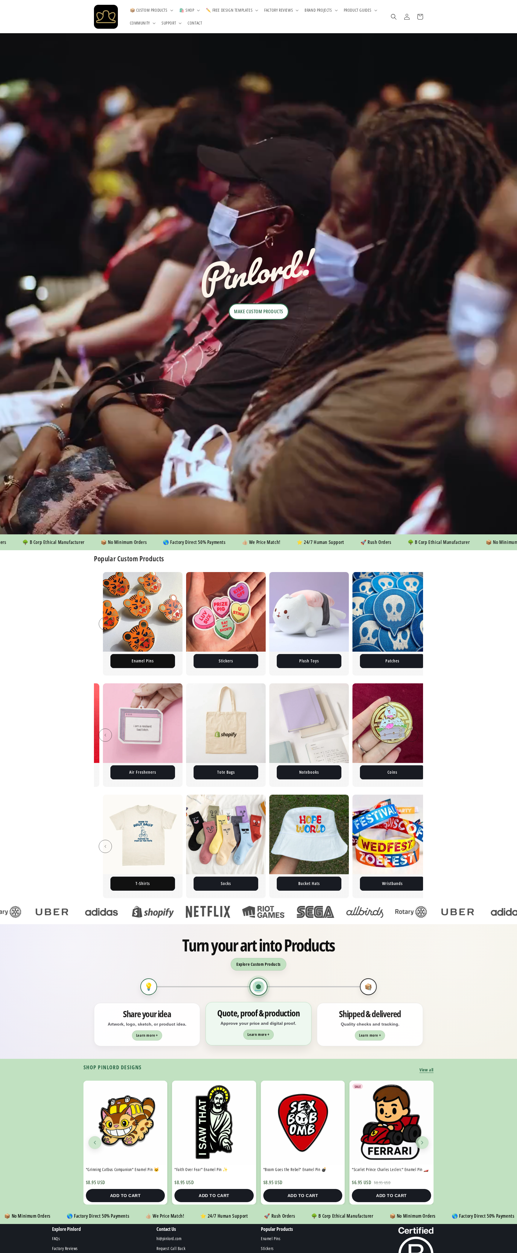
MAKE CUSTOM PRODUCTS (258, 311)
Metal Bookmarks (309, 772)
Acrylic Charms (142, 772)
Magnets (392, 661)
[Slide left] (105, 623)
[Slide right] (411, 623)
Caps (392, 883)
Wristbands (143, 883)
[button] (151, 10)
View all (426, 1070)
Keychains (226, 661)
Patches (143, 661)
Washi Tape (309, 883)
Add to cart (125, 1195)
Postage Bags (309, 661)
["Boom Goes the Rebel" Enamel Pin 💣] (125, 1123)
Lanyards (226, 772)
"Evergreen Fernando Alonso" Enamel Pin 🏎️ (388, 1169)
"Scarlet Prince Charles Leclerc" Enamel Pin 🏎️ (212, 1169)
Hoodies (392, 772)
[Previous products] (94, 1142)
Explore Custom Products (258, 964)
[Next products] (422, 1142)
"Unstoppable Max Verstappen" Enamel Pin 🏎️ (301, 1169)
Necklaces (226, 883)
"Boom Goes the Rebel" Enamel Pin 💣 (117, 1169)
